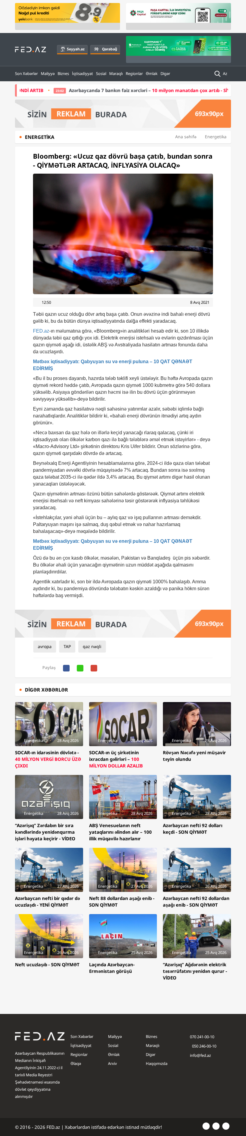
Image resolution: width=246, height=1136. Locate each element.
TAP (67, 646)
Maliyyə (48, 73)
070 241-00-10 (202, 1036)
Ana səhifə (185, 136)
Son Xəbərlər (26, 73)
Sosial (101, 73)
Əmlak (152, 73)
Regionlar (134, 73)
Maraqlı (116, 73)
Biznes (63, 73)
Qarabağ (109, 49)
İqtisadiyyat (82, 73)
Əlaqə (75, 1063)
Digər (165, 73)
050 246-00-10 (203, 1046)
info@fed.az (200, 1055)
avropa (45, 646)
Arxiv (112, 1063)
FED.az (41, 330)
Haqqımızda (156, 1063)
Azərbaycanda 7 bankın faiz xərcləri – (128, 90)
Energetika (215, 136)
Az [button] (225, 73)
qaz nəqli (92, 646)
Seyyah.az (76, 49)
